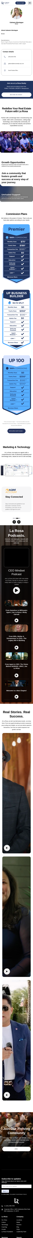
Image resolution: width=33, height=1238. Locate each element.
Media (18, 1222)
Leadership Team (21, 1231)
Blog (17, 1227)
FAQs (18, 1229)
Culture (4, 1222)
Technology (5, 1224)
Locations (19, 1220)
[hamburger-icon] (29, 3)
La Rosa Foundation (7, 1231)
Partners (18, 1224)
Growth (4, 1229)
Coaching (4, 1227)
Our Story (4, 1220)
